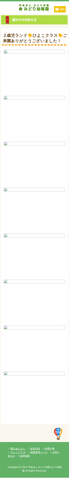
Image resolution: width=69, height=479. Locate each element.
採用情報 (25, 455)
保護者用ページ (39, 452)
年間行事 (50, 448)
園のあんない (18, 448)
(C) (20, 467)
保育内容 (35, 448)
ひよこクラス (18, 452)
